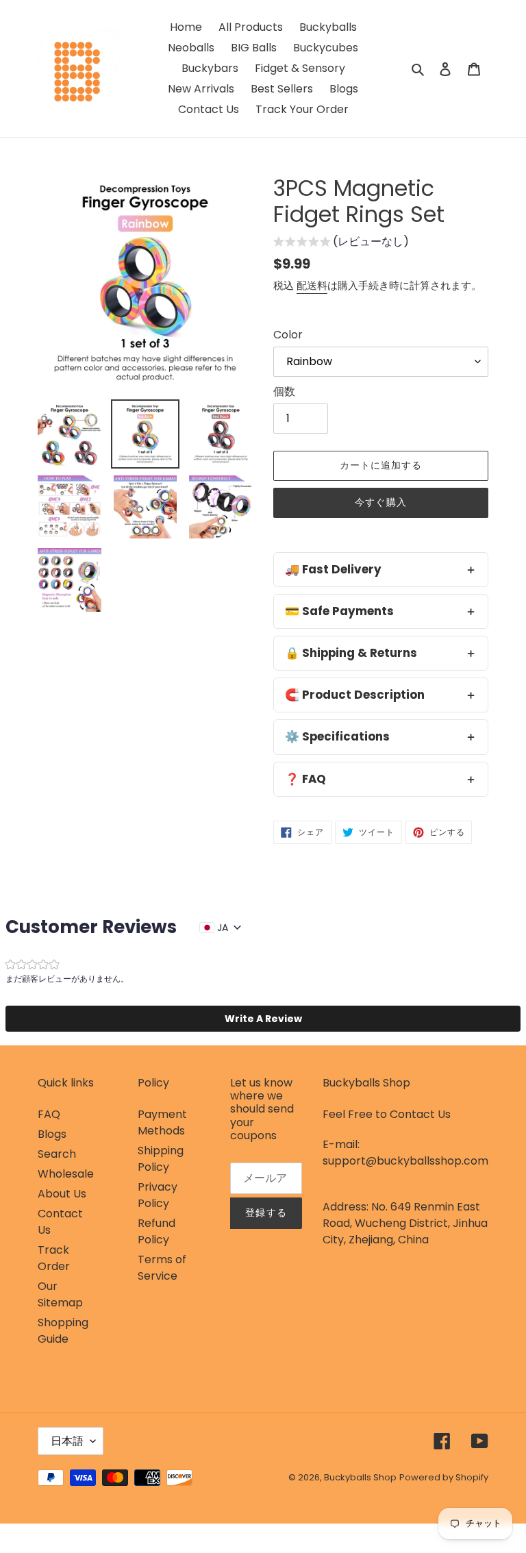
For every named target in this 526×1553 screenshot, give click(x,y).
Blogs (52, 1134)
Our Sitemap (60, 1294)
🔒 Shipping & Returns (351, 653)
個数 (284, 391)
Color (288, 335)
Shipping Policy (161, 1159)
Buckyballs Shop (360, 1477)
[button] (341, 243)
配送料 (312, 285)
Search (57, 1154)
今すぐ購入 (381, 502)
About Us (62, 1194)
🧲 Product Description (355, 694)
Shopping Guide (63, 1331)
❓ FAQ (305, 779)
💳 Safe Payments (339, 611)
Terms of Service (162, 1268)
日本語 (67, 1441)
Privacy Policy (157, 1195)
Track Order (54, 1258)
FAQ (49, 1114)
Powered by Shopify (443, 1477)
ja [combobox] (222, 927)
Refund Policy (156, 1231)
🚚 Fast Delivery (333, 569)
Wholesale (66, 1174)
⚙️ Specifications (337, 736)
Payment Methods (162, 1122)
